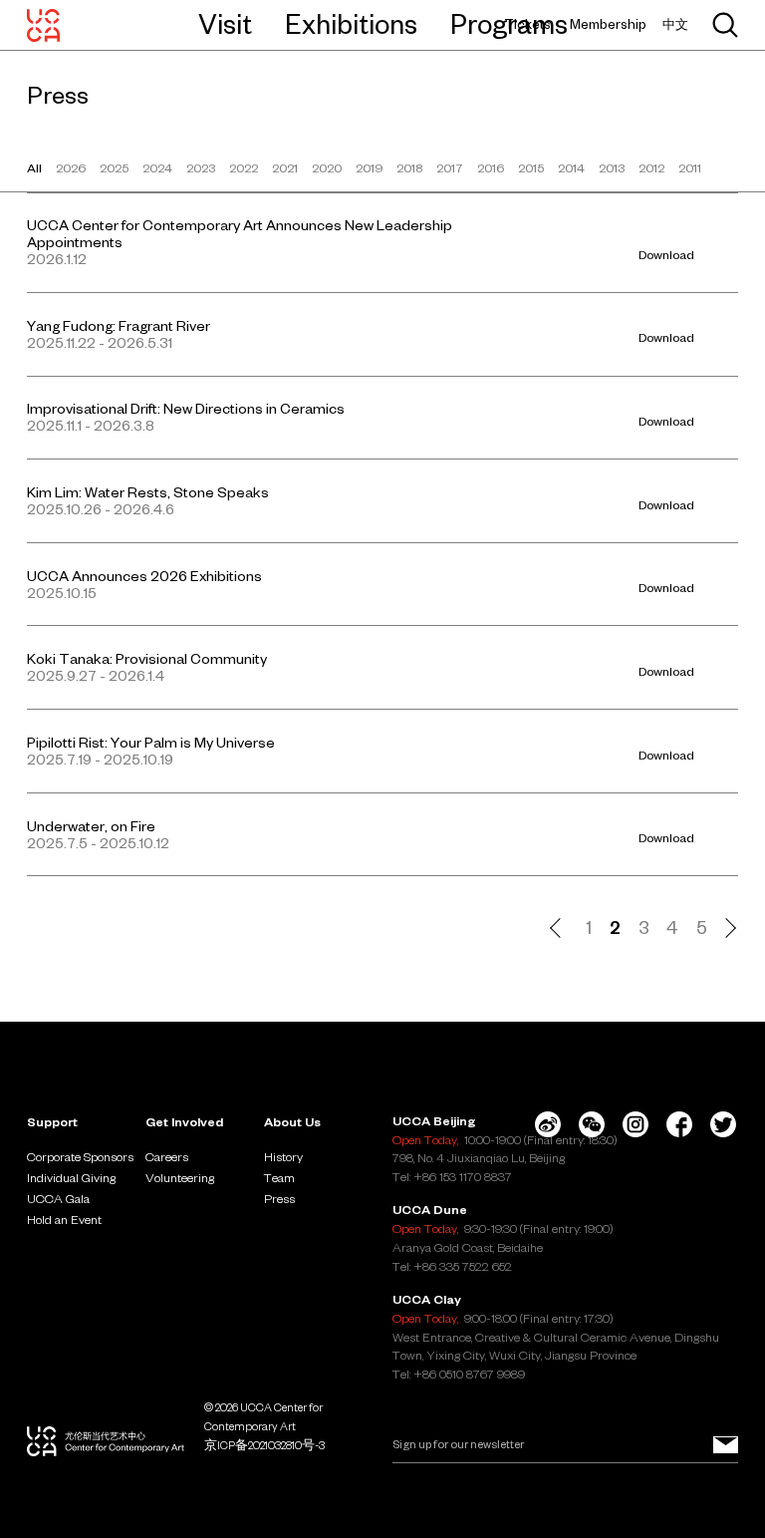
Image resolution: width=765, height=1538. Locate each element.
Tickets (527, 24)
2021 (285, 167)
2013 (612, 167)
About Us (292, 1121)
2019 (369, 167)
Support (52, 1121)
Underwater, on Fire (91, 826)
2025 (114, 167)
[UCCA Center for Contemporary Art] (43, 25)
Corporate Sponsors (80, 1156)
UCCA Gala (58, 1198)
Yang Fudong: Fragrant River (118, 326)
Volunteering (179, 1177)
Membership (608, 24)
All (34, 167)
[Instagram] (635, 1124)
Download (666, 254)
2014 (571, 167)
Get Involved (184, 1121)
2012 (651, 167)
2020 (327, 167)
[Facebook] (679, 1124)
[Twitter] (723, 1124)
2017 (449, 167)
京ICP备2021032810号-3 (264, 1445)
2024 (157, 167)
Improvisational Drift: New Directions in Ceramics (186, 409)
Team (279, 1177)
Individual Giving (71, 1177)
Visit (225, 24)
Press (279, 1198)
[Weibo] (548, 1124)
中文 (675, 24)
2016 (490, 167)
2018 (409, 167)
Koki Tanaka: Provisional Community (147, 659)
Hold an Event (64, 1219)
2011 (689, 167)
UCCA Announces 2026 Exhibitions (144, 576)
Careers (166, 1156)
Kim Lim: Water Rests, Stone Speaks (148, 492)
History (283, 1156)
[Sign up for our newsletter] (725, 1444)
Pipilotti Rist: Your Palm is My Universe (151, 743)
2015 (531, 167)
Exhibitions (351, 24)
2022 (243, 167)
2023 (200, 167)
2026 (71, 167)
